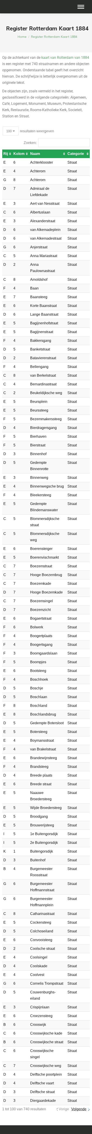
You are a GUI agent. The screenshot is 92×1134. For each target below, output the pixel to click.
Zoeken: (30, 143)
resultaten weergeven (36, 131)
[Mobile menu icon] (80, 7)
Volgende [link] (78, 1109)
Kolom (19, 154)
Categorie (75, 154)
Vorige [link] (64, 1109)
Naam (35, 154)
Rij (5, 154)
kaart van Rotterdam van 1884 (65, 57)
